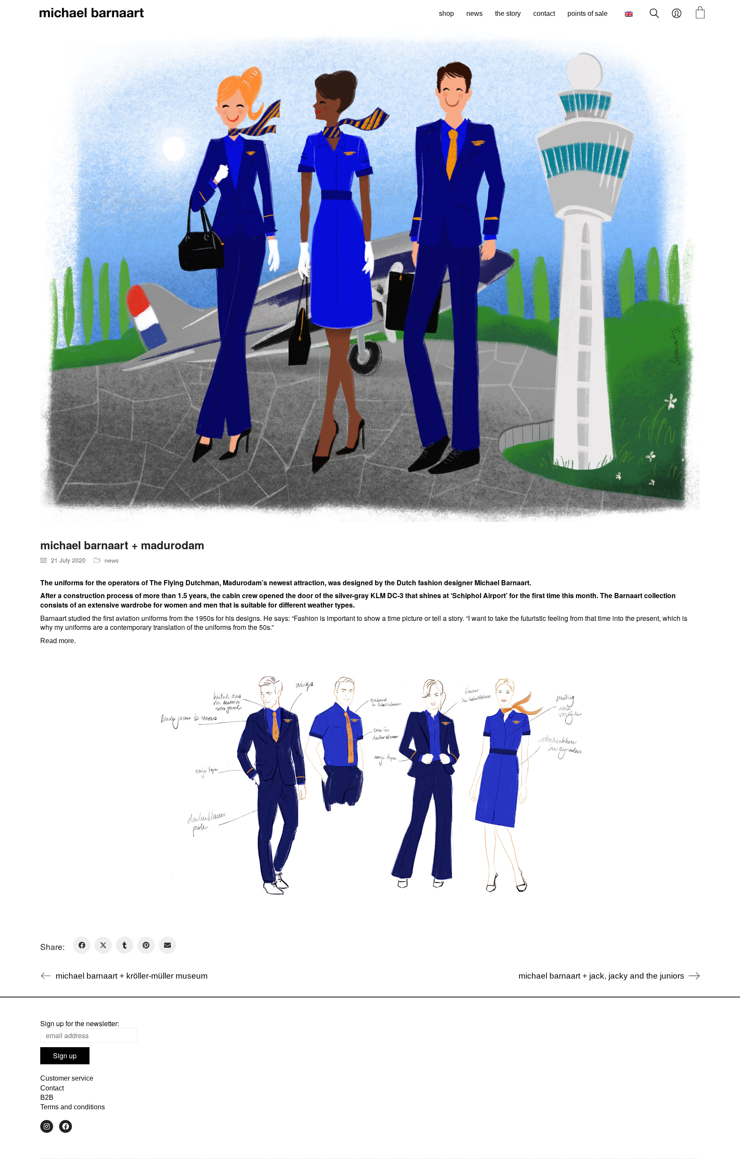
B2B (47, 1097)
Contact (52, 1088)
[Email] (167, 945)
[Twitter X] (103, 945)
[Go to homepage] (91, 13)
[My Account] (676, 13)
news (111, 560)
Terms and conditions (72, 1107)
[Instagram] (46, 1126)
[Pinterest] (146, 945)
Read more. (58, 640)
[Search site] (654, 14)
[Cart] (700, 13)
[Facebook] (81, 945)
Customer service (66, 1078)
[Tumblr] (124, 945)
